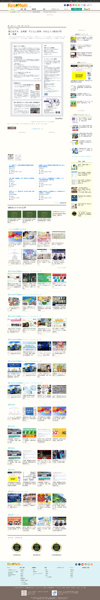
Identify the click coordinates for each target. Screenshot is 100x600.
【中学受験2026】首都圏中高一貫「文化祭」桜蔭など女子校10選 (15, 245)
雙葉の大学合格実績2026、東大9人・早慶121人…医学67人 (44, 262)
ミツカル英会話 (48, 576)
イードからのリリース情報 (60, 587)
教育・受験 (23, 9)
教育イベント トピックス (19, 491)
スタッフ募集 (83, 587)
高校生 (12, 448)
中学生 (12, 470)
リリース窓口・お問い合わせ (18, 587)
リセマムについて (38, 587)
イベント (66, 9)
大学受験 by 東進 (76, 9)
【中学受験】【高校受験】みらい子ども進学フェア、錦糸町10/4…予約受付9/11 (43, 245)
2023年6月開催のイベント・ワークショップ (26, 294)
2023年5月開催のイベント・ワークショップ (26, 271)
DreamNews (73, 587)
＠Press (78, 587)
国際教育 (34, 9)
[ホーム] (8, 25)
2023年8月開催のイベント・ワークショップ (26, 339)
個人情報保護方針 (50, 587)
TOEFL (46, 573)
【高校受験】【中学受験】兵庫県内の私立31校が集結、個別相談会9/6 (29, 262)
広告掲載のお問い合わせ (29, 587)
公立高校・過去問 (24, 580)
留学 (34, 569)
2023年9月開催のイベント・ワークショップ (26, 361)
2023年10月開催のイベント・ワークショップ (26, 383)
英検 (46, 569)
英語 (44, 9)
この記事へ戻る (37, 128)
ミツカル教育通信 (24, 584)
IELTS (46, 575)
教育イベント (15, 515)
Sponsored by (57, 202)
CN (91, 5)
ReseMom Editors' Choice (50, 11)
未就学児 (22, 569)
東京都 (12, 405)
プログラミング (55, 9)
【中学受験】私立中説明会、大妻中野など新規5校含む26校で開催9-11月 (58, 262)
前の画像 (13, 127)
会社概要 (44, 587)
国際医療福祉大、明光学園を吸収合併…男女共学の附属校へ (29, 245)
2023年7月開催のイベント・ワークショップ (26, 316)
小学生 (22, 571)
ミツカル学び (23, 582)
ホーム (13, 9)
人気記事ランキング (15, 11)
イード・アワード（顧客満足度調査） (32, 11)
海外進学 (35, 571)
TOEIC (46, 571)
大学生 (12, 426)
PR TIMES (68, 587)
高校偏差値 (23, 578)
